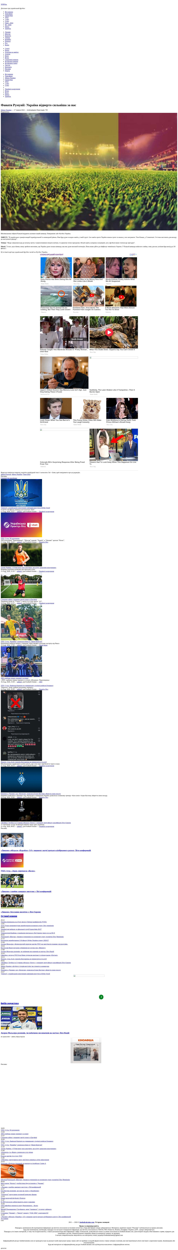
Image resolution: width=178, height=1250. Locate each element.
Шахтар (7, 34)
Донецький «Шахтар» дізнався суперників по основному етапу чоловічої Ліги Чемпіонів (32, 937)
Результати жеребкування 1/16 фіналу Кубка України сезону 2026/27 (25, 940)
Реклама (8, 69)
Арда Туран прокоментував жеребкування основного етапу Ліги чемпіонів (27, 925)
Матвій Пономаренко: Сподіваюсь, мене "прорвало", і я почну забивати (26, 1209)
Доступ (7, 65)
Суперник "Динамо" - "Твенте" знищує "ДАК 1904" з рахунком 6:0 (24, 1213)
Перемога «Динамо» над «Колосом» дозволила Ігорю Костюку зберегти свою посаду (31, 794)
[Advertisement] (16, 1096)
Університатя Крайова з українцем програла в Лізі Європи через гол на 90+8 (28, 933)
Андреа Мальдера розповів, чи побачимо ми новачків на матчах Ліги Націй (27, 951)
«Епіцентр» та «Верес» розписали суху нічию (17, 1152)
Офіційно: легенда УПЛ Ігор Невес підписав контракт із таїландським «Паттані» (29, 955)
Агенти (7, 54)
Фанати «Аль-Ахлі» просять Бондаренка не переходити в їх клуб (24, 762)
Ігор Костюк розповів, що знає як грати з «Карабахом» (20, 1191)
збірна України (17, 474)
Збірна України (10, 78)
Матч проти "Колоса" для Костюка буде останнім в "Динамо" (22, 1183)
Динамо (8, 32)
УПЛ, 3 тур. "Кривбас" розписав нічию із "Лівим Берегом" (21, 641)
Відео (7, 58)
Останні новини (9, 916)
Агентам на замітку (12, 52)
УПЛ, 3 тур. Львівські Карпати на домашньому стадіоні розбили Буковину (27, 685)
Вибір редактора (10, 1003)
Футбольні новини (11, 61)
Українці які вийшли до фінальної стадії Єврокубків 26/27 (21, 929)
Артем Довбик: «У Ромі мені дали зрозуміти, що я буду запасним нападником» (28, 567)
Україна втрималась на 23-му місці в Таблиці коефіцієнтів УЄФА (24, 922)
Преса (7, 27)
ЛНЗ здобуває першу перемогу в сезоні (14, 678)
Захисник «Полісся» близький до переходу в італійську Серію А (23, 1163)
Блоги (7, 50)
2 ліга (7, 21)
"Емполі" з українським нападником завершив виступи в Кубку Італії (25, 508)
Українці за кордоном (12, 89)
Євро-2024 (26, 474)
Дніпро (7, 37)
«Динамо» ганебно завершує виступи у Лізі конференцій (26, 891)
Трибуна (8, 28)
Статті (7, 48)
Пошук (7, 71)
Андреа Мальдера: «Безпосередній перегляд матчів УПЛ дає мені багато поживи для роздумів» (34, 944)
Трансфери (9, 14)
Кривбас (8, 39)
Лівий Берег (43, 645)
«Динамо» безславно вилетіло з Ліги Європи (21, 912)
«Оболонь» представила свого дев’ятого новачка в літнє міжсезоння (25, 1160)
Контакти (8, 67)
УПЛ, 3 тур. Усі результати (10, 538)
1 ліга (7, 19)
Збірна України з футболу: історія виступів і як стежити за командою (25, 966)
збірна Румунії (6, 474)
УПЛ (6, 17)
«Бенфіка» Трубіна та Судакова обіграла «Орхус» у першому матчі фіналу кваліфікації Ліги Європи (36, 823)
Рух (6, 43)
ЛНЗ (40, 682)
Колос (7, 45)
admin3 (19, 511)
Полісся (7, 41)
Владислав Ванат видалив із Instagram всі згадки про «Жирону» (23, 948)
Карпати (8, 36)
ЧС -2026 (8, 25)
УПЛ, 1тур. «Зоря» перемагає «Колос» (18, 871)
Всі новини (9, 12)
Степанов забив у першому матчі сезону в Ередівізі (19, 599)
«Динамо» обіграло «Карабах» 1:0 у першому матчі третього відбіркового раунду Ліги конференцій (46, 850)
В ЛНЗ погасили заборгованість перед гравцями (18, 1202)
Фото (7, 56)
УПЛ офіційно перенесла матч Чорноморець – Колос (19, 1205)
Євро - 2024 (9, 23)
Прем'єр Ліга (43, 542)
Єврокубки (9, 15)
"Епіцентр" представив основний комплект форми (19, 1194)
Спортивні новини (11, 59)
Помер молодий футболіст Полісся (13, 1198)
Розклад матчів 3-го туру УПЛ (11, 1156)
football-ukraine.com (87, 1222)
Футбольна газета (11, 63)
